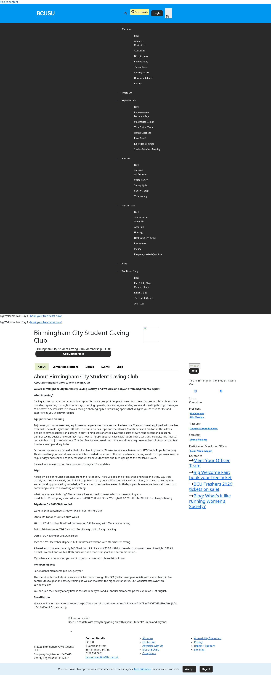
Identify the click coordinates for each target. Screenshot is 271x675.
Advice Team (140, 217)
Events (105, 366)
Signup (89, 366)
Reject (206, 669)
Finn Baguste (197, 413)
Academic (139, 227)
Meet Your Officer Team (209, 463)
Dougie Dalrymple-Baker (204, 428)
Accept (189, 669)
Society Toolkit (141, 190)
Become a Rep (141, 116)
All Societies (140, 174)
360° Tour (139, 303)
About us (138, 41)
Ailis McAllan (197, 417)
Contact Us (139, 45)
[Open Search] (126, 13)
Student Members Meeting (147, 149)
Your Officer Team (143, 127)
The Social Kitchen (143, 298)
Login (157, 13)
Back (196, 365)
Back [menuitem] (136, 35)
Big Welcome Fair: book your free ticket (210, 474)
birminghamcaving (208, 391)
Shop (120, 366)
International (140, 243)
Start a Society (141, 180)
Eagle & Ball (140, 292)
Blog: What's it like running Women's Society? (210, 501)
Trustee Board (141, 67)
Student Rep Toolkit (144, 121)
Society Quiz (140, 185)
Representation (141, 112)
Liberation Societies (144, 143)
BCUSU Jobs (141, 56)
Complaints (139, 50)
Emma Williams (198, 439)
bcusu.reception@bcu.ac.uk (102, 657)
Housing (138, 232)
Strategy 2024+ (141, 72)
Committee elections (65, 366)
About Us (139, 221)
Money (137, 249)
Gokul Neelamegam (201, 450)
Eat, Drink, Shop (142, 283)
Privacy (138, 83)
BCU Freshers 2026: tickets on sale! (211, 486)
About (41, 366)
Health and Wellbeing (145, 238)
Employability (141, 61)
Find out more (142, 669)
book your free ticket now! (46, 316)
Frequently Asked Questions (148, 254)
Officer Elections (142, 132)
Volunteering (140, 196)
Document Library (143, 78)
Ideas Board (140, 138)
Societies (138, 170)
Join (194, 371)
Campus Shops (141, 287)
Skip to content (9, 2)
